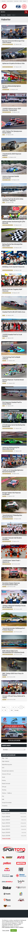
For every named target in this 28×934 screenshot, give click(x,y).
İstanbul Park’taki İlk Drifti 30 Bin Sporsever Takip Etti (12, 199)
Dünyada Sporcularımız (7, 44)
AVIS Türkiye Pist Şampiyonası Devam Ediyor (12, 132)
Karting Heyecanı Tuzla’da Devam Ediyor (13, 380)
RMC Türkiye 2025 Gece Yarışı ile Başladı (12, 674)
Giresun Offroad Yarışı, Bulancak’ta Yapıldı (13, 696)
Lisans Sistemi (10, 1)
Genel (3, 777)
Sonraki (16, 710)
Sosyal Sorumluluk (6, 112)
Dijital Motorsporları (7, 764)
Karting (4, 360)
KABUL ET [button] (13, 930)
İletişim (24, 1)
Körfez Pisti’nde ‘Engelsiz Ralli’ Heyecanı (12, 290)
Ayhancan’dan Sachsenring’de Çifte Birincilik (13, 222)
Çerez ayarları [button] (5, 930)
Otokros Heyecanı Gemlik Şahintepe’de (10, 177)
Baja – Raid (5, 758)
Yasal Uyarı (16, 1)
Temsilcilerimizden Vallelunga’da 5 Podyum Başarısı (13, 629)
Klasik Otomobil (6, 783)
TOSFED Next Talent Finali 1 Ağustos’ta (11, 561)
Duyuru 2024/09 (14, 832)
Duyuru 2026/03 (14, 813)
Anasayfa (4, 1)
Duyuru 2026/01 (14, 819)
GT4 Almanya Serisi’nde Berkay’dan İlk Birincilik (13, 425)
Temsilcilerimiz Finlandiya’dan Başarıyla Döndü (12, 516)
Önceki (3, 707)
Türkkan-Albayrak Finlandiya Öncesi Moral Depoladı (14, 606)
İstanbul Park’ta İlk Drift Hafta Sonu (13, 312)
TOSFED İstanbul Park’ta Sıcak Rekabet (12, 335)
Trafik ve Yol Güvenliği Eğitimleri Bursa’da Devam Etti (12, 470)
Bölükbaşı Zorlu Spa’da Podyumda (13, 267)
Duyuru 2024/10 (14, 829)
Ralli (3, 799)
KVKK (21, 1)
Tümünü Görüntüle (6, 838)
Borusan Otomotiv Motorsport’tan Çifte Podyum (13, 41)
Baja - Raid (5, 157)
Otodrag (4, 790)
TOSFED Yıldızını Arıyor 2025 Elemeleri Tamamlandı (11, 109)
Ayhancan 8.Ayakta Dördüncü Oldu (13, 63)
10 (5, 710)
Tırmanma (4, 805)
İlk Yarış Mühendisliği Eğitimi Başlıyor (11, 86)
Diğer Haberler (6, 89)
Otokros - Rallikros (6, 179)
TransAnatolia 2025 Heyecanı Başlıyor (11, 154)
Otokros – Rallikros (7, 793)
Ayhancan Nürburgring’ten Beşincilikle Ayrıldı (10, 448)
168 (12, 710)
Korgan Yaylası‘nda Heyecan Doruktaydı (11, 493)
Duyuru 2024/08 (14, 835)
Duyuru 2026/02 (14, 816)
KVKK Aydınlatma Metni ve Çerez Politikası (12, 927)
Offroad (4, 496)
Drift (4, 202)
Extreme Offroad (6, 774)
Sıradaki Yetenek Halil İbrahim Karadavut (12, 538)
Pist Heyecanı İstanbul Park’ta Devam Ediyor (12, 403)
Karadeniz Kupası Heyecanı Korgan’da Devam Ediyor (11, 583)
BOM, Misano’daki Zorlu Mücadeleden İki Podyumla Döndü (13, 651)
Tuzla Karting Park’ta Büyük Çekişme (11, 358)
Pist (3, 134)
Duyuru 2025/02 (14, 823)
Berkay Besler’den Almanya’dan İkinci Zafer (12, 245)
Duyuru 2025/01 (14, 826)
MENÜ (3, 12)
